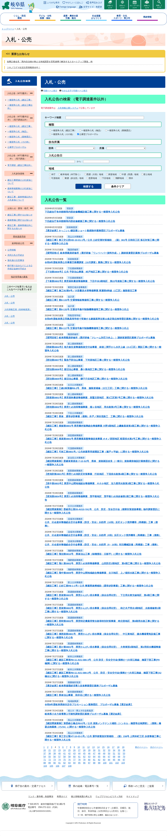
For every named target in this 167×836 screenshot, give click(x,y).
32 (104, 750)
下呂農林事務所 (75, 268)
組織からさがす (147, 6)
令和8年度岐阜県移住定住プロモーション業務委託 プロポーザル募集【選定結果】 (89, 704)
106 (57, 766)
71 (44, 760)
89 (49, 763)
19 (123, 747)
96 (84, 763)
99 (99, 763)
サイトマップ (132, 796)
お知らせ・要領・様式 (18, 208)
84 (109, 760)
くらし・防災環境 (19, 17)
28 (84, 750)
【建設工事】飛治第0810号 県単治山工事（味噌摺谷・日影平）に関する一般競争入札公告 (93, 554)
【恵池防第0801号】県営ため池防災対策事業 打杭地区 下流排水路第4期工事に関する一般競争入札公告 (101, 474)
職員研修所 (73, 250)
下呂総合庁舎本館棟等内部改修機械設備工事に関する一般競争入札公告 (82, 212)
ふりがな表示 (53, 2)
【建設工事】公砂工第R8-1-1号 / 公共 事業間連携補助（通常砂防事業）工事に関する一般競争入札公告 (99, 585)
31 (99, 750)
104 (45, 766)
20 (44, 750)
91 (59, 763)
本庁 (53, 174)
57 (59, 757)
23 (59, 750)
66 (104, 757)
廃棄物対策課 (74, 682)
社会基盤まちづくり (96, 17)
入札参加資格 (18, 173)
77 (74, 760)
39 (54, 753)
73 (54, 760)
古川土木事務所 (75, 385)
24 (64, 750)
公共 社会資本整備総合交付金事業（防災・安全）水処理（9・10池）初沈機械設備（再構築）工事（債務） (102, 544)
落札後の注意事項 (15, 260)
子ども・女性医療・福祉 (45, 17)
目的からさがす (122, 6)
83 (104, 760)
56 (54, 757)
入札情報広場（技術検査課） (17, 309)
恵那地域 (93, 178)
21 (49, 750)
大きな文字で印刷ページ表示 (74, 91)
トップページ (8, 29)
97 (89, 763)
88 (44, 763)
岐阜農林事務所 (75, 692)
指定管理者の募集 (19, 277)
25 (69, 750)
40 (59, 753)
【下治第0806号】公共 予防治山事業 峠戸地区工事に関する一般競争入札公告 (86, 271)
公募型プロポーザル (88, 134)
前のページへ (141, 747)
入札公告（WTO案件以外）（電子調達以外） (18, 118)
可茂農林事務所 (75, 448)
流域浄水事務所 (75, 519)
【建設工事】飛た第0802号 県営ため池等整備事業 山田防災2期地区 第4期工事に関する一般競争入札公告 (103, 563)
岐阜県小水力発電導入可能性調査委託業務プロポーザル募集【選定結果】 (83, 714)
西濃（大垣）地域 (95, 174)
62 (84, 757)
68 (114, 757)
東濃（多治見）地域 (74, 178)
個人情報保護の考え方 (81, 796)
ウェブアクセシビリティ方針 (109, 796)
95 (79, 763)
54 (44, 757)
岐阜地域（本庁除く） (71, 174)
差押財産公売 (18, 243)
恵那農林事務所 (75, 471)
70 (124, 757)
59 (69, 757)
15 (103, 747)
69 (119, 757)
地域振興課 (73, 701)
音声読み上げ (96, 2)
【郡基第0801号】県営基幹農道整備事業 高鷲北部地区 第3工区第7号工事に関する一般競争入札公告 (99, 397)
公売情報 (11, 250)
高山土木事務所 (75, 237)
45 (84, 753)
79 (84, 760)
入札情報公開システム (68, 108)
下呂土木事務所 (75, 413)
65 (99, 757)
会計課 (71, 297)
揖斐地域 (112, 174)
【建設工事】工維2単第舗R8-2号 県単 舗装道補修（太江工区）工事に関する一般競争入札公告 (96, 388)
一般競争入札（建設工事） (63, 130)
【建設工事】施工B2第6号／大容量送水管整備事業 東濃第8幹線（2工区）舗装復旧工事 (91, 290)
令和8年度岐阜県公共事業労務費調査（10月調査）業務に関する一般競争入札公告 (88, 262)
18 (118, 747)
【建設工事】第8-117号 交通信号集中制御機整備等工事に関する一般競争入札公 (87, 328)
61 (79, 757)
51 (114, 753)
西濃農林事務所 (75, 592)
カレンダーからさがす (135, 6)
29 (89, 750)
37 (44, 753)
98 (94, 763)
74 (59, 760)
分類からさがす (110, 6)
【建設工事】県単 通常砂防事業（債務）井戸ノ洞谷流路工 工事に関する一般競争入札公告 (94, 416)
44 (79, 753)
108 (69, 766)
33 (109, 750)
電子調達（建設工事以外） (19, 165)
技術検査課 (72, 227)
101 (111, 763)
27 (79, 750)
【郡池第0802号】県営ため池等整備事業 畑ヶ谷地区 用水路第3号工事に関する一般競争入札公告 (97, 407)
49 (104, 753)
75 (64, 760)
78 (79, 760)
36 (124, 750)
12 (88, 747)
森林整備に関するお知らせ (19, 220)
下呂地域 (106, 178)
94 (74, 763)
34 (114, 750)
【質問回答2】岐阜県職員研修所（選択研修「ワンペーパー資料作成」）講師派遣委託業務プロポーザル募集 (102, 253)
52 (119, 753)
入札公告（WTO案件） (18, 93)
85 (114, 760)
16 (108, 747)
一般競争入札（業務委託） (119, 130)
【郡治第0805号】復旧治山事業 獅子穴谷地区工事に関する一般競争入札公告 (86, 378)
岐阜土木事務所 (75, 656)
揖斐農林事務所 (75, 422)
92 (64, 763)
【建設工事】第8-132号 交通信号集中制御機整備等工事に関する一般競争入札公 (87, 309)
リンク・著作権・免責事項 (40, 796)
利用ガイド (62, 796)
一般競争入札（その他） (62, 134)
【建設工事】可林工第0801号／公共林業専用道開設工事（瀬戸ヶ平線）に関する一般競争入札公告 (97, 451)
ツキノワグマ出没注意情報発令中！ (23, 67)
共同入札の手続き (15, 255)
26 (74, 750)
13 (93, 747)
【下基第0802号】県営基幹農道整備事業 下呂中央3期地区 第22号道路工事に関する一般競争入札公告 (100, 281)
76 (69, 760)
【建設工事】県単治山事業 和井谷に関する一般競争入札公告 (78, 695)
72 (49, 760)
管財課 (70, 208)
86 (119, 760)
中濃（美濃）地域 (130, 174)
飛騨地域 (119, 178)
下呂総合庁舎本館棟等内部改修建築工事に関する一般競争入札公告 (80, 221)
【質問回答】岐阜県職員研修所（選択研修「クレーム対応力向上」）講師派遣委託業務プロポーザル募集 (100, 337)
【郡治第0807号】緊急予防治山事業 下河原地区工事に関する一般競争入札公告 (87, 360)
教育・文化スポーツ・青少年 (122, 17)
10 (78, 747)
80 (89, 760)
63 (89, 757)
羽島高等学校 (74, 315)
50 (109, 753)
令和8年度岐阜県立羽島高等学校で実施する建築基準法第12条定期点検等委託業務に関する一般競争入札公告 (102, 319)
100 (104, 763)
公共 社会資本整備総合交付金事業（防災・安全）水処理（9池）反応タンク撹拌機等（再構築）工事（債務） (103, 535)
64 (94, 757)
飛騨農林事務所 (75, 551)
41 (64, 753)
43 (74, 753)
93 (69, 763)
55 (49, 757)
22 (54, 750)
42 (69, 753)
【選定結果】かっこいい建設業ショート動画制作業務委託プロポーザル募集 (85, 230)
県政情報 (147, 17)
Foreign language (67, 7)
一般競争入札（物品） (91, 130)
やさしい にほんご (74, 2)
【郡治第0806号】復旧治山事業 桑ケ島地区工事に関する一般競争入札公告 (85, 369)
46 (89, 753)
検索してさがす (159, 6)
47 (94, 753)
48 (99, 753)
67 (109, 757)
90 (54, 763)
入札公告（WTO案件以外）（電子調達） (18, 157)
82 (99, 760)
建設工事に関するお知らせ (19, 215)
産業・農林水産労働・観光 (70, 17)
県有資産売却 (19, 236)
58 (64, 757)
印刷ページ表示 (50, 91)
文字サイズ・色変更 (92, 7)
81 (94, 760)
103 (123, 763)
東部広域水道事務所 (77, 287)
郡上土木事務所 (75, 582)
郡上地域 (148, 174)
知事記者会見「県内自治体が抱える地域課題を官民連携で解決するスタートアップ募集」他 (50, 61)
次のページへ (156, 747)
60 (74, 757)
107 (63, 766)
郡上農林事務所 (75, 344)
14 (98, 747)
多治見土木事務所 (76, 458)
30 (94, 750)
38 (49, 753)
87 (124, 760)
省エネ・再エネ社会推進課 (80, 711)
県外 (131, 178)
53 (124, 753)
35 (119, 750)
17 (113, 747)
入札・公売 (9, 296)
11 (83, 747)
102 (117, 763)
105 (51, 766)
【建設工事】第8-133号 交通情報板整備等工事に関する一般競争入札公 (82, 300)
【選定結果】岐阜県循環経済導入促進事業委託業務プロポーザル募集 (81, 685)
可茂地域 (55, 178)
